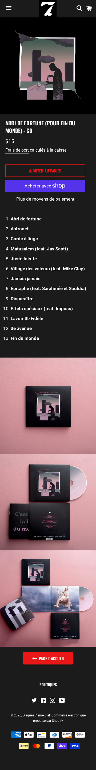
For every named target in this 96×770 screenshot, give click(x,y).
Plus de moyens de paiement (45, 199)
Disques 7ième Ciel (36, 715)
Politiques (48, 684)
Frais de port (17, 150)
